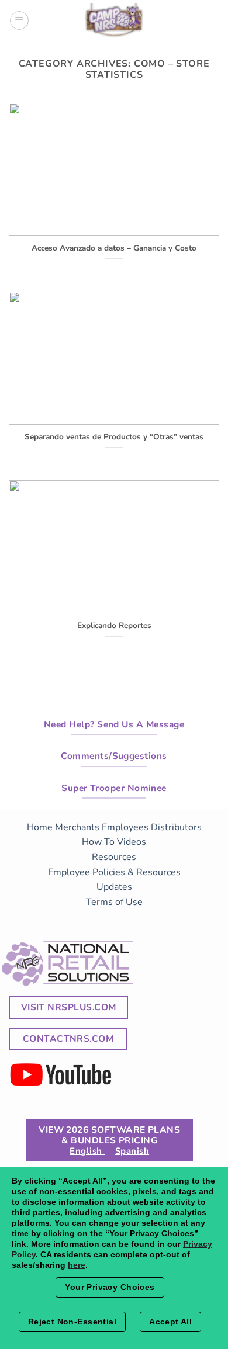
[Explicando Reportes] (114, 605)
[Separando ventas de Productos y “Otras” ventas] (114, 417)
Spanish (132, 1151)
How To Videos (114, 841)
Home (40, 827)
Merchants (77, 827)
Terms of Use (114, 902)
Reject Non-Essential (72, 1321)
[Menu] (19, 20)
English (87, 1151)
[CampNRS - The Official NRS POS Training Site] (114, 22)
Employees (125, 827)
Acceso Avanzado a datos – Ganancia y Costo (114, 248)
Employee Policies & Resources (114, 872)
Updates (114, 886)
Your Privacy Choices (109, 1287)
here (76, 1265)
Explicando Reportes (114, 625)
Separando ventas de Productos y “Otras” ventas (114, 437)
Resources (114, 857)
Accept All (170, 1321)
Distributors (176, 827)
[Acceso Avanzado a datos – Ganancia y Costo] (114, 228)
